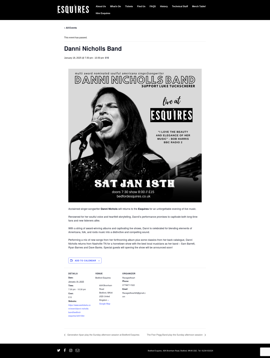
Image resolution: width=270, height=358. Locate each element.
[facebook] (65, 351)
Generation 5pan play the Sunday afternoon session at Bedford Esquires (103, 334)
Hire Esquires (103, 13)
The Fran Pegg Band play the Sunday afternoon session (175, 334)
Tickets (129, 6)
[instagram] (71, 351)
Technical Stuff (180, 6)
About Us (101, 6)
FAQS (153, 6)
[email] (78, 351)
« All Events (70, 27)
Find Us (141, 6)
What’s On (115, 6)
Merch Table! (199, 6)
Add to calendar (85, 260)
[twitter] (59, 351)
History (164, 6)
